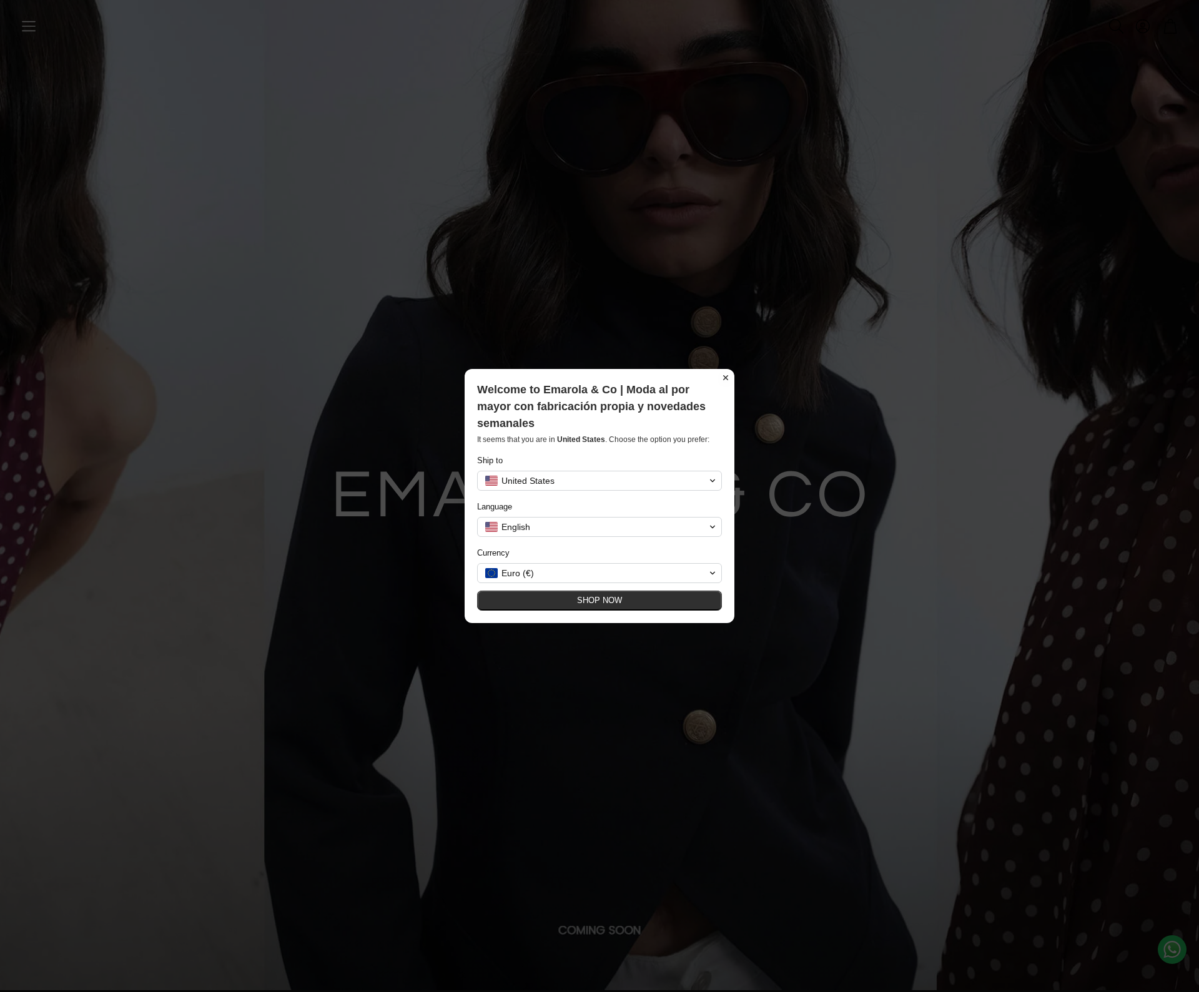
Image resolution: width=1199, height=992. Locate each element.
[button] (599, 481)
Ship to (490, 460)
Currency (493, 552)
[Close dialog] (725, 377)
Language (494, 506)
